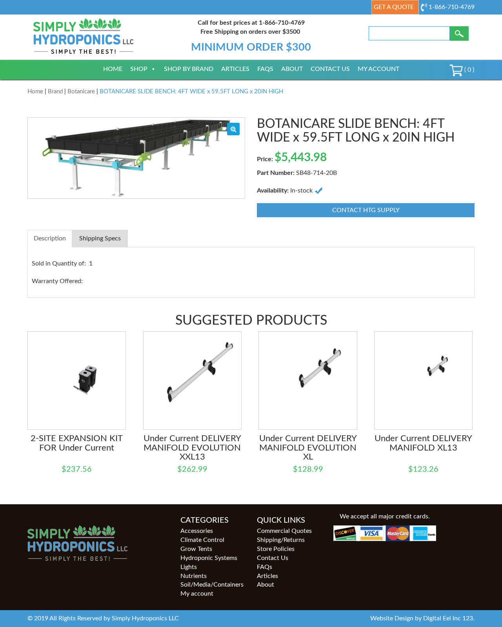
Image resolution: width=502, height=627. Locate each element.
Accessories (196, 531)
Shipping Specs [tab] (100, 238)
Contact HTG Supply (366, 210)
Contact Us (330, 69)
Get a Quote (394, 7)
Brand (55, 92)
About (292, 69)
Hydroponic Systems (208, 558)
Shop (138, 69)
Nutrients (193, 576)
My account (378, 69)
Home (112, 69)
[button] (233, 129)
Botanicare (81, 92)
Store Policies (276, 549)
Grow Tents (196, 549)
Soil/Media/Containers (212, 585)
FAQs (265, 69)
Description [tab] (50, 238)
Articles (235, 69)
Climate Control (202, 540)
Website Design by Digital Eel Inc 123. (422, 618)
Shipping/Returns (281, 540)
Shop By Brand (188, 69)
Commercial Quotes (284, 531)
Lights (188, 567)
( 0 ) (468, 70)
